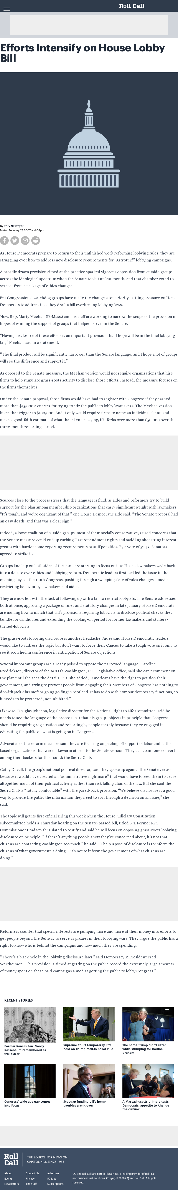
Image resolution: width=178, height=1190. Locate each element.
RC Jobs (51, 1178)
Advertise (53, 1173)
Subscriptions (55, 1184)
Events (8, 1178)
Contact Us (32, 1173)
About (8, 1173)
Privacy (30, 1178)
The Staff (31, 1184)
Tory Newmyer (14, 226)
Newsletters (11, 1184)
